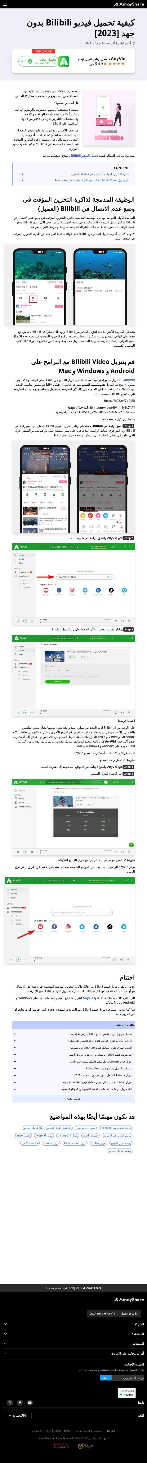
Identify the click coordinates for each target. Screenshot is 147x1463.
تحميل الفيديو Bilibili (84, 155)
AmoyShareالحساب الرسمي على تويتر (10, 1403)
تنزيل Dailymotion (75, 1143)
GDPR (57, 1431)
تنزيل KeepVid (44, 1135)
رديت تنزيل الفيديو (121, 1143)
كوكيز (48, 1431)
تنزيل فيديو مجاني (57, 1288)
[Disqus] (73, 1220)
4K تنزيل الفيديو (33, 1128)
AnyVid (129, 380)
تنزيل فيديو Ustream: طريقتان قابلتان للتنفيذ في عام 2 (101, 1061)
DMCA (67, 1431)
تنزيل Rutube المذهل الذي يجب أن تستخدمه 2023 (103, 1075)
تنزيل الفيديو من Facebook (115, 1128)
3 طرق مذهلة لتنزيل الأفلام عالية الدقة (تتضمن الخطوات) (100, 1041)
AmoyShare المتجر (100, 1313)
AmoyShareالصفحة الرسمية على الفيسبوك (20, 1403)
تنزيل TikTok (98, 1143)
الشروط (111, 1431)
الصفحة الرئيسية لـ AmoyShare (128, 4)
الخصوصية (98, 1431)
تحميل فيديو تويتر (85, 1128)
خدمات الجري (90, 1135)
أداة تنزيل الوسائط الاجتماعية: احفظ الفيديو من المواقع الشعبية (97, 1089)
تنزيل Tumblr (51, 1143)
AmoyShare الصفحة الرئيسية (91, 1288)
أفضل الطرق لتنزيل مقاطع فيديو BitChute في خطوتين (101, 1047)
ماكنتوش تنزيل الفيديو (59, 1128)
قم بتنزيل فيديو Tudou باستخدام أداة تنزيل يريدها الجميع (100, 1054)
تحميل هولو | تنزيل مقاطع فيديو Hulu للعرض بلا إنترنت (100, 1034)
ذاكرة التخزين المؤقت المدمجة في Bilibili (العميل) (100, 174)
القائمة (5, 4)
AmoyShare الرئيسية (128, 1299)
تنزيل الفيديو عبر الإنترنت (117, 1135)
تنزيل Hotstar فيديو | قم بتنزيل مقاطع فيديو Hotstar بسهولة (97, 1082)
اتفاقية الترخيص (82, 1431)
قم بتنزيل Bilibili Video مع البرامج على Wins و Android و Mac (92, 180)
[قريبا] (30, 1403)
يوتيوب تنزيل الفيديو (120, 1151)
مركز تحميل (127, 1313)
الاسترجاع (37, 1431)
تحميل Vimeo (22, 1135)
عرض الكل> (73, 1098)
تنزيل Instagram (68, 1135)
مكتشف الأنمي (30, 1143)
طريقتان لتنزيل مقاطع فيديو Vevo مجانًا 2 (109, 1068)
